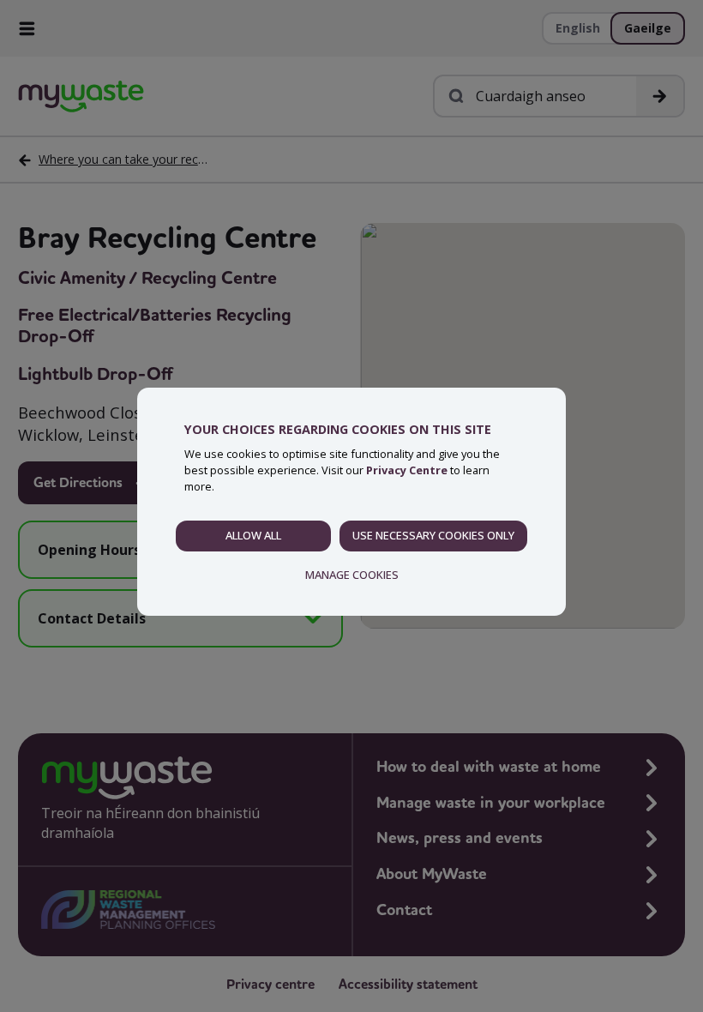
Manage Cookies (352, 574)
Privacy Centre (407, 470)
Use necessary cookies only (433, 535)
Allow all (253, 535)
